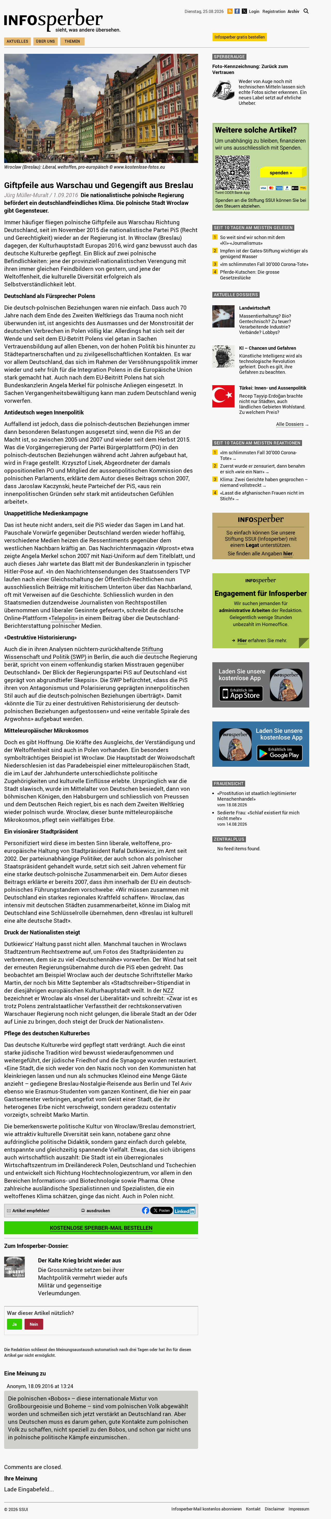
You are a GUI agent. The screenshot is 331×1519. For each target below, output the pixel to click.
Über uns (45, 41)
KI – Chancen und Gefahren (267, 348)
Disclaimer (274, 1509)
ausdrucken (98, 1210)
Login (254, 11)
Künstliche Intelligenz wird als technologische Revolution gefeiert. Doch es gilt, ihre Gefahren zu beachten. (270, 364)
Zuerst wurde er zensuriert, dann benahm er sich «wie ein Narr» (262, 469)
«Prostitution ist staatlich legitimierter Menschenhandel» (256, 796)
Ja (14, 1324)
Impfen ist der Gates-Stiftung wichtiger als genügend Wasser (264, 253)
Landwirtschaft (254, 308)
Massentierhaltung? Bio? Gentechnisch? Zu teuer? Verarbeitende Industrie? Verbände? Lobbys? (265, 324)
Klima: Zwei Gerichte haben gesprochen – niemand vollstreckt (264, 482)
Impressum (299, 1509)
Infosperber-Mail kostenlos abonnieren (206, 1509)
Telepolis (63, 618)
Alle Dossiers (290, 424)
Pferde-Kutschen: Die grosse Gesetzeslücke (250, 275)
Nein (34, 1324)
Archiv (293, 11)
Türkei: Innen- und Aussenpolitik (272, 388)
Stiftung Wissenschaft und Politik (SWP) (83, 652)
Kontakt (253, 1509)
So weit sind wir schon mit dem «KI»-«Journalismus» (252, 240)
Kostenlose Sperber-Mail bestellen (101, 1227)
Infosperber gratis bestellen (240, 37)
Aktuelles (17, 41)
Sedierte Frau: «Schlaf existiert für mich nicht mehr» (258, 815)
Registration (273, 11)
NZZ (168, 990)
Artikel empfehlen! (30, 1210)
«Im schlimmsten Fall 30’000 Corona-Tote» (264, 264)
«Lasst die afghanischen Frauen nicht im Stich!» (262, 496)
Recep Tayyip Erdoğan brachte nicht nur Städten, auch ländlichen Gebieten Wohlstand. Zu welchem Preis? (272, 404)
